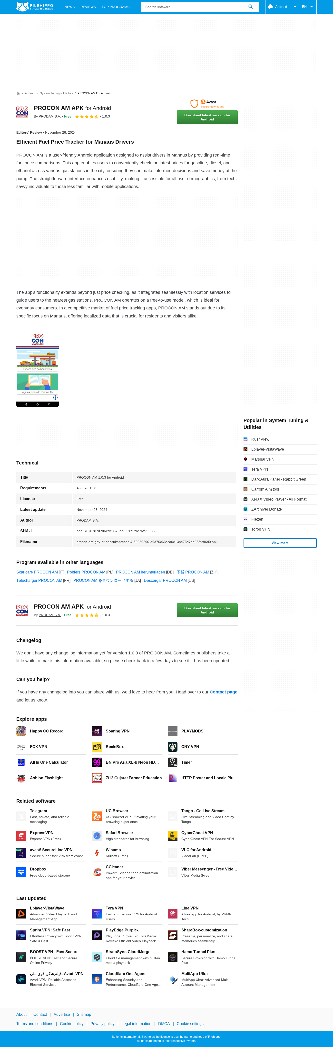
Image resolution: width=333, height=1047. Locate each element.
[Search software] (250, 7)
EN (304, 7)
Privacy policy (102, 1024)
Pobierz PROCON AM (86, 572)
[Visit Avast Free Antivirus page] (207, 103)
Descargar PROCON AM (165, 580)
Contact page (223, 692)
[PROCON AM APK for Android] (22, 112)
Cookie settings (190, 1024)
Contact (40, 1014)
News (70, 7)
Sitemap (84, 1014)
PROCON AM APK (72, 108)
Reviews (88, 7)
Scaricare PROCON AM (37, 572)
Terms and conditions (34, 1024)
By (47, 116)
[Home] (18, 93)
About (21, 1014)
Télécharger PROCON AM (39, 580)
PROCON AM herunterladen (140, 572)
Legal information (136, 1024)
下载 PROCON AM (192, 572)
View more (280, 543)
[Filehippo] (34, 7)
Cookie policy (72, 1024)
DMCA (164, 1024)
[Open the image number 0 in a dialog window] (37, 369)
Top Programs (115, 7)
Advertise (62, 1014)
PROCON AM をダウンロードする (103, 580)
